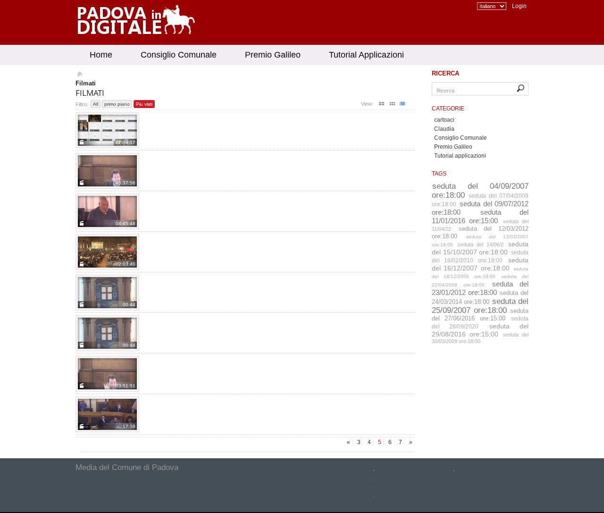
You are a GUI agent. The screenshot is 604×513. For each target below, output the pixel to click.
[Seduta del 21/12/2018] (107, 414)
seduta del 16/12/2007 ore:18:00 (480, 264)
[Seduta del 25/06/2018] (107, 211)
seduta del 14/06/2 (480, 244)
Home (101, 54)
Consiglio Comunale (179, 54)
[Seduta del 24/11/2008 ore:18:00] (107, 293)
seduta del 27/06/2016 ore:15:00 (480, 314)
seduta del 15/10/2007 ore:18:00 (480, 248)
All (95, 104)
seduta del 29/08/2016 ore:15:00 (480, 330)
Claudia (444, 129)
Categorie (448, 108)
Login (519, 6)
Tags (439, 173)
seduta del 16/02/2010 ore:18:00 (480, 256)
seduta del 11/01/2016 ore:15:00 (480, 216)
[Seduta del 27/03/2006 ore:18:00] (107, 333)
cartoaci (444, 120)
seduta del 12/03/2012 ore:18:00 (480, 232)
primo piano (117, 104)
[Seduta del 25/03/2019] (107, 171)
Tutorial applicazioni (460, 155)
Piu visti (144, 104)
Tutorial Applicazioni (366, 54)
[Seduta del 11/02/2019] (107, 374)
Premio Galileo (273, 54)
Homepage (79, 75)
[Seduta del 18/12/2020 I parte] (107, 130)
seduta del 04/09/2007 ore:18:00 (480, 190)
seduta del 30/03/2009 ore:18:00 (480, 338)
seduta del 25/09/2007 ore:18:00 (480, 305)
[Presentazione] (107, 252)
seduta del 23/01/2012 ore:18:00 (480, 288)
